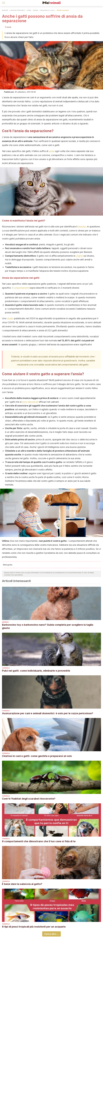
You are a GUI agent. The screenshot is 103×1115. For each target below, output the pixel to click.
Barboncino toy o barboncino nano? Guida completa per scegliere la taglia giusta (47, 626)
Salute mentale (63, 10)
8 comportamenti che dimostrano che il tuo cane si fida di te (39, 841)
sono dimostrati (30, 402)
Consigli (6, 668)
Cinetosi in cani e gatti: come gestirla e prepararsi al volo (37, 756)
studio (10, 318)
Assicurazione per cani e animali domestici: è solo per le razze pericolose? (47, 713)
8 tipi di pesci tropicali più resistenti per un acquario (34, 926)
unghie (79, 255)
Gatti (29, 10)
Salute (35, 10)
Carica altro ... (51, 934)
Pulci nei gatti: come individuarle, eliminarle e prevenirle (36, 670)
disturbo (82, 226)
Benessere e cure (47, 10)
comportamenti (21, 287)
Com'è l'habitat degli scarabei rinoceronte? (28, 798)
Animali (5, 10)
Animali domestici (17, 10)
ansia (51, 151)
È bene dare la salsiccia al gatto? (22, 884)
